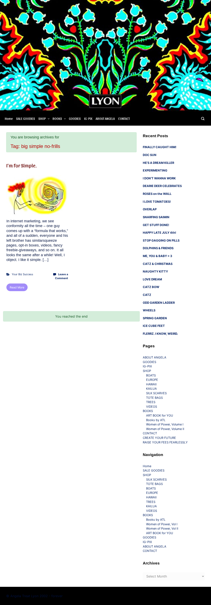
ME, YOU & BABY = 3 (157, 256)
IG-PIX (88, 118)
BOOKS (57, 118)
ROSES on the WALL (157, 193)
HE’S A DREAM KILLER (158, 162)
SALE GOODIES (25, 118)
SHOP (42, 118)
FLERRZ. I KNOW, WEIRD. (160, 333)
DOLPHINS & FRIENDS (158, 248)
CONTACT (124, 118)
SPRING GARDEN (155, 318)
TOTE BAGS (154, 397)
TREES (150, 402)
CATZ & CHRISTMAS (157, 264)
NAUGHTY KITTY (155, 271)
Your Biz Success (22, 274)
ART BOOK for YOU (159, 415)
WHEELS (149, 310)
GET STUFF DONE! (156, 225)
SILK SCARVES (156, 393)
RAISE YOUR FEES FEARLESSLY (165, 442)
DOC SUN (149, 155)
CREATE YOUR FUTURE (159, 437)
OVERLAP (150, 209)
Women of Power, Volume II (165, 429)
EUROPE (152, 379)
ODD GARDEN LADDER (159, 302)
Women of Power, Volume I (164, 424)
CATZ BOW (151, 287)
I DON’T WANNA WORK (159, 178)
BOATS (151, 375)
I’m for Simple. (21, 165)
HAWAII (151, 384)
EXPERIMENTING (155, 170)
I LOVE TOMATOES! (157, 201)
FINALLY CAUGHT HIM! (159, 147)
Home (9, 118)
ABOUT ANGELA (105, 118)
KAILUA (151, 388)
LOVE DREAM (152, 279)
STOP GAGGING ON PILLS (161, 240)
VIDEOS (151, 406)
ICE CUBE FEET (154, 326)
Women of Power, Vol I (161, 524)
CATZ (147, 295)
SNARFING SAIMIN (156, 217)
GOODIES (75, 118)
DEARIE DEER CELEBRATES (162, 186)
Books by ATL (155, 420)
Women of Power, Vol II (162, 528)
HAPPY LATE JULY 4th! (159, 232)
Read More (17, 287)
